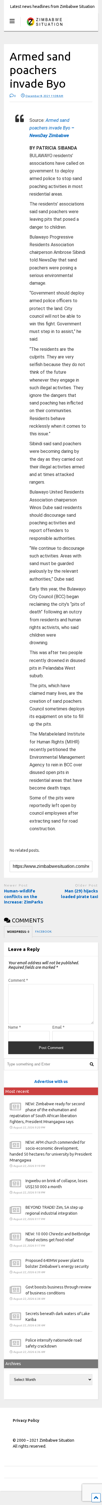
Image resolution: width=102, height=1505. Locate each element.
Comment (18, 980)
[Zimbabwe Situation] (44, 27)
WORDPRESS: (18, 931)
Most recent (17, 1091)
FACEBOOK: (43, 931)
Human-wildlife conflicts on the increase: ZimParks (23, 896)
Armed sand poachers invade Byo (51, 128)
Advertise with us (51, 1081)
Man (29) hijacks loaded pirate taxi (79, 893)
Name (14, 1027)
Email (58, 1027)
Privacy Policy (26, 1420)
